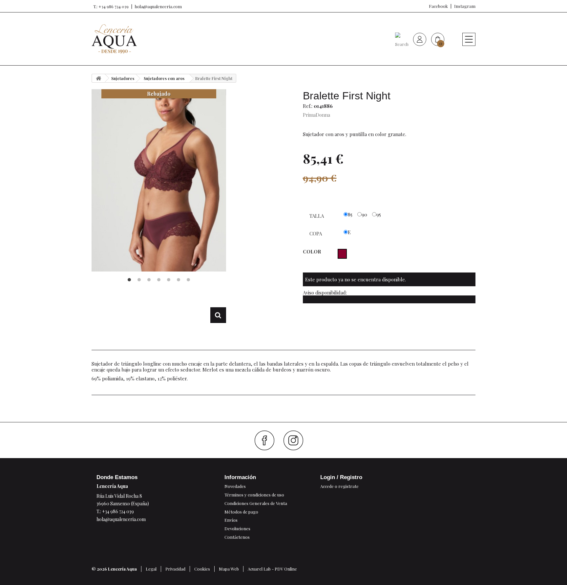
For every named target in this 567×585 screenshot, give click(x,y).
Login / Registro (341, 477)
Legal (151, 569)
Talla (317, 216)
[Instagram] (296, 440)
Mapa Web (229, 569)
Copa (316, 233)
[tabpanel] (159, 180)
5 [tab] (168, 279)
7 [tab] (188, 279)
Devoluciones (237, 528)
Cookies (202, 569)
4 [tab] (159, 279)
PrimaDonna (316, 114)
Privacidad (175, 569)
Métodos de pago (241, 511)
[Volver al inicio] (98, 78)
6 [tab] (178, 279)
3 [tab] (149, 279)
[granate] (342, 254)
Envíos (231, 520)
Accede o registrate (339, 486)
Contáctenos (237, 537)
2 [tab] (139, 279)
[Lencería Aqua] (114, 39)
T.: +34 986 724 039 (111, 6)
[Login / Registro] (419, 39)
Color (312, 251)
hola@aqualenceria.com (158, 6)
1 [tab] (129, 279)
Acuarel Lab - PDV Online (272, 569)
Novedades (235, 486)
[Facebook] (267, 440)
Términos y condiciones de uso (254, 494)
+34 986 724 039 (118, 511)
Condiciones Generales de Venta (255, 503)
